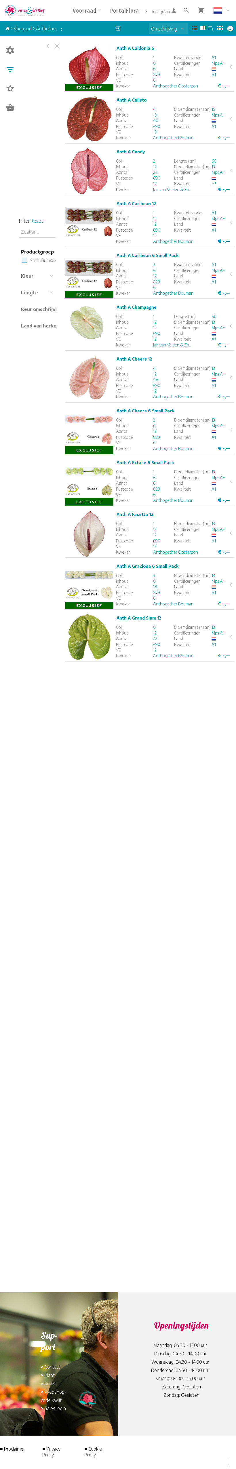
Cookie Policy (93, 1451)
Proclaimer (14, 1449)
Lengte (29, 293)
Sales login (55, 1408)
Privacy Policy (51, 1451)
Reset (36, 220)
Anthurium (46, 28)
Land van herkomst (43, 326)
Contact (52, 1367)
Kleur (27, 276)
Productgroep (37, 252)
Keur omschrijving (42, 309)
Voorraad (23, 28)
